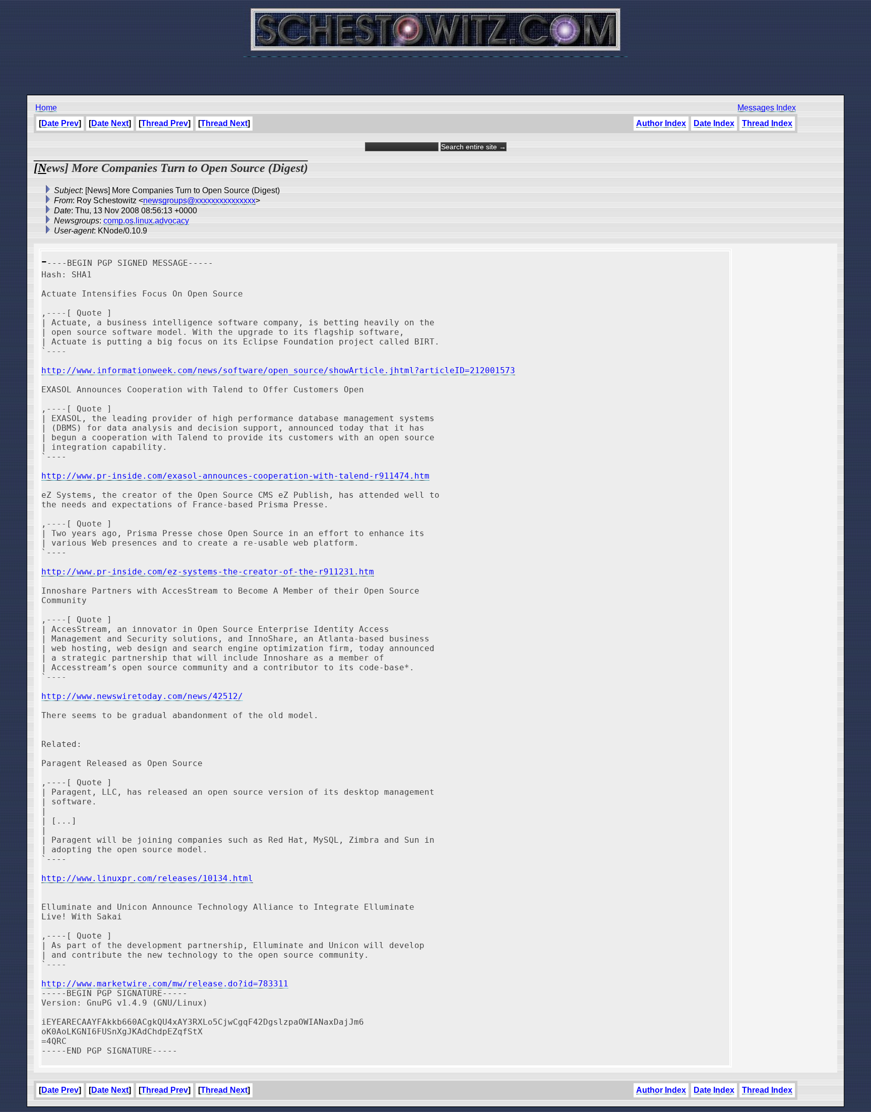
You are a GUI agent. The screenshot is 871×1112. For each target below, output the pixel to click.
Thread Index (767, 123)
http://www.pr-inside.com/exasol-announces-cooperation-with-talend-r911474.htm (235, 476)
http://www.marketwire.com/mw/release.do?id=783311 (164, 983)
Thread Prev (164, 123)
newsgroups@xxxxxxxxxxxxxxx (199, 200)
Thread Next (224, 123)
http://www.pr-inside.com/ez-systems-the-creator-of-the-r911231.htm (207, 571)
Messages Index (766, 107)
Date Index (714, 123)
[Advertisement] (435, 70)
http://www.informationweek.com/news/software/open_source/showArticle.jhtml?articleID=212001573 (278, 370)
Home (46, 107)
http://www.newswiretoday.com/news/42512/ (142, 696)
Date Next (110, 123)
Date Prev (60, 123)
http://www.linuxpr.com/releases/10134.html (147, 878)
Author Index (661, 123)
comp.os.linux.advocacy (146, 220)
